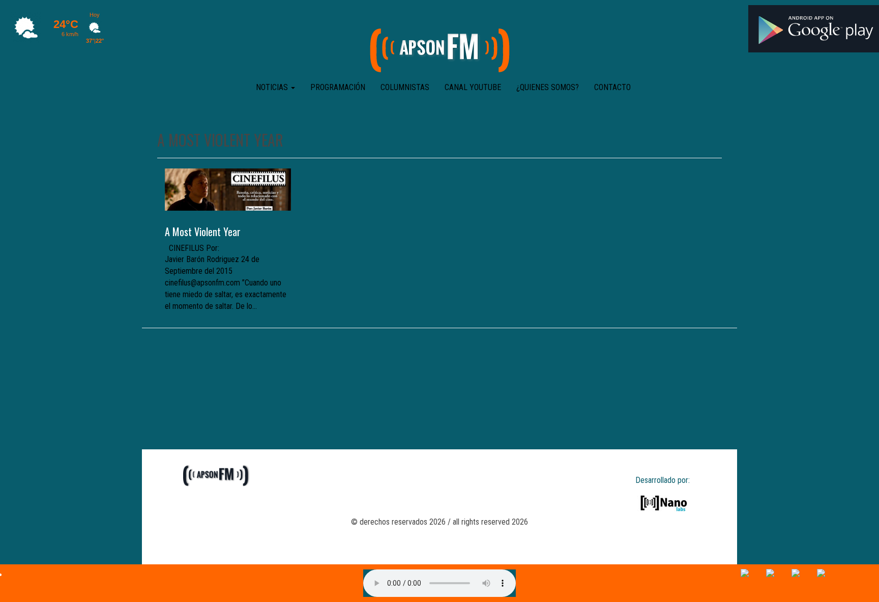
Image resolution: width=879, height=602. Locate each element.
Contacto (612, 87)
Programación (337, 87)
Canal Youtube (473, 87)
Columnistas (404, 87)
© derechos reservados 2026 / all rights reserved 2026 (439, 522)
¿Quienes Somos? (547, 87)
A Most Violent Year (203, 231)
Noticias (273, 87)
